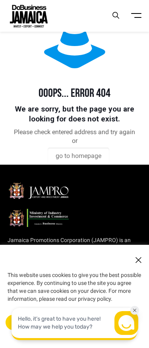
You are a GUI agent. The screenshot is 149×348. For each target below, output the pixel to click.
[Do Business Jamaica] (28, 15)
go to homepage (78, 156)
